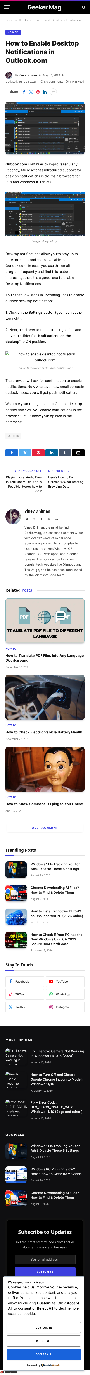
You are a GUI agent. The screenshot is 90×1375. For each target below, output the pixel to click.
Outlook (13, 436)
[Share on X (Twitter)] (31, 91)
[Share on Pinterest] (38, 91)
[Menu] (7, 7)
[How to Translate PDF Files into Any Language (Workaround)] (45, 620)
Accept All (44, 1354)
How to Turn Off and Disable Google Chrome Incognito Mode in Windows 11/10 (57, 1079)
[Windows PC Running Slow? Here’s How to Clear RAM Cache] (16, 1174)
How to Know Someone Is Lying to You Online (44, 804)
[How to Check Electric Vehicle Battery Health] (45, 697)
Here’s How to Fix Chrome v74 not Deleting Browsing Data (66, 481)
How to (13, 32)
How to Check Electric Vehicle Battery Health (43, 732)
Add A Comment (45, 828)
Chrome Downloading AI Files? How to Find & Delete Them (55, 1195)
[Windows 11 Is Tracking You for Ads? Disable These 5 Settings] (16, 869)
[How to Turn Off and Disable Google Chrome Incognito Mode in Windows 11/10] (16, 1080)
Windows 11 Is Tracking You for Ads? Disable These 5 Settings (55, 1148)
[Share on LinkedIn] (45, 91)
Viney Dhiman (28, 75)
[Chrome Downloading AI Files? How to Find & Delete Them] (16, 893)
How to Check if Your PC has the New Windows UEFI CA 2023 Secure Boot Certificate (56, 939)
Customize (44, 1327)
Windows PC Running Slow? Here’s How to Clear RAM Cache (56, 1171)
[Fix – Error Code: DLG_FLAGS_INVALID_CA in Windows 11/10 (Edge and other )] (16, 1108)
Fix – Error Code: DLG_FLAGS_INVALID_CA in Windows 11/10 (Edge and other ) (57, 1107)
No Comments (53, 81)
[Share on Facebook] (24, 91)
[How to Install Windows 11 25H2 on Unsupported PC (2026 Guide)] (16, 917)
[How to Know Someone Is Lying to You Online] (45, 769)
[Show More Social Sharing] (53, 91)
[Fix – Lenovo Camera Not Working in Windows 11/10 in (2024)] (16, 1056)
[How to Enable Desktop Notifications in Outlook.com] (45, 128)
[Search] (83, 7)
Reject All (44, 1341)
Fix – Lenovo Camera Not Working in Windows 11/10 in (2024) (57, 1053)
